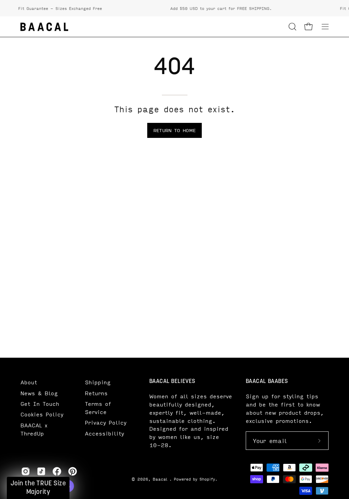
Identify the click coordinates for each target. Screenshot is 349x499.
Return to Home (174, 130)
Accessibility (104, 433)
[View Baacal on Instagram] (25, 471)
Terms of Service (98, 407)
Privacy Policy (105, 422)
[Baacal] (44, 27)
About (28, 382)
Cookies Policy (41, 414)
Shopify (207, 478)
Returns (96, 393)
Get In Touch (39, 403)
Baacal (161, 478)
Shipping (98, 382)
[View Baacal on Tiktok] (41, 471)
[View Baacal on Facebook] (57, 471)
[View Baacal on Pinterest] (72, 471)
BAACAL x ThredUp (33, 429)
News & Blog (39, 393)
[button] (292, 26)
